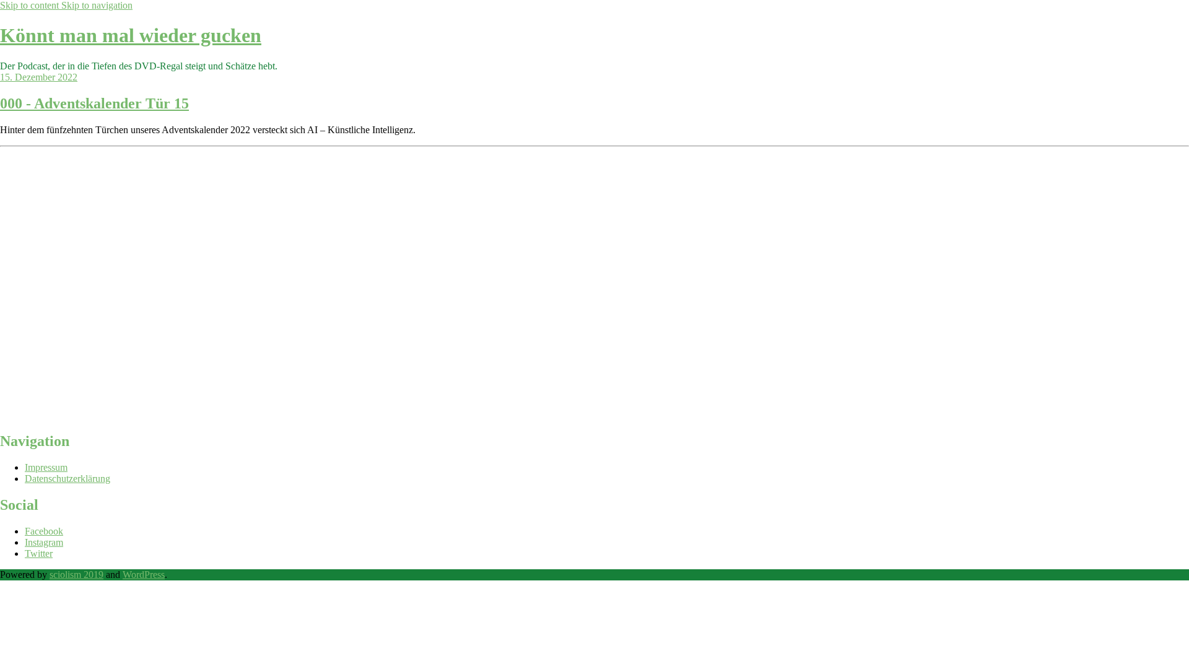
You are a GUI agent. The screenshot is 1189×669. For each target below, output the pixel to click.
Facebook (44, 531)
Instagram (44, 542)
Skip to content (30, 5)
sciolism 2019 (76, 574)
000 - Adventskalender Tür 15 (94, 103)
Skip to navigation (97, 5)
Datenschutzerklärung (67, 478)
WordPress (144, 574)
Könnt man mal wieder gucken (130, 35)
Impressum (46, 467)
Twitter (39, 553)
